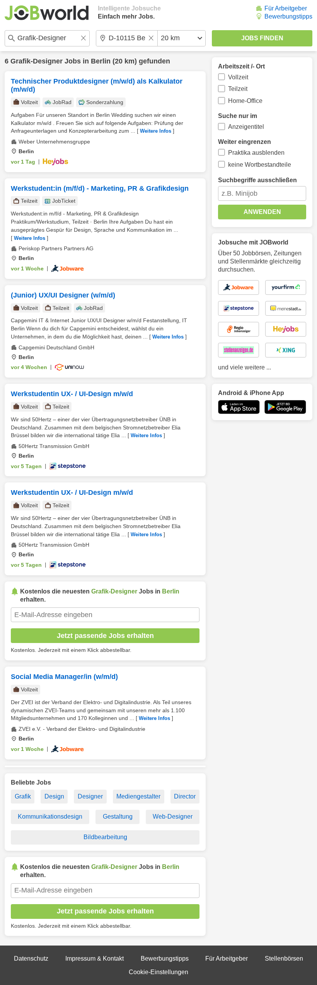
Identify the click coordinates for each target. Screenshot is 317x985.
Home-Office (245, 100)
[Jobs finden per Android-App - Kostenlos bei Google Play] (285, 407)
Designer (90, 796)
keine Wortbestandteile (259, 164)
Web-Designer (173, 816)
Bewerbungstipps (288, 16)
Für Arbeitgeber (285, 8)
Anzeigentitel (246, 126)
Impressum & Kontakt (94, 958)
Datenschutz (31, 958)
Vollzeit (238, 77)
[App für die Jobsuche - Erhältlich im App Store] (239, 407)
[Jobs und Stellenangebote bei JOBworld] (47, 12)
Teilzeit (237, 89)
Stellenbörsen (284, 958)
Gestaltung (118, 816)
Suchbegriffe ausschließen (257, 180)
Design (54, 796)
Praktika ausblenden (256, 152)
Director (185, 796)
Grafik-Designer (36, 61)
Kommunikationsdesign (50, 816)
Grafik (23, 796)
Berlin (101, 61)
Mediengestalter (138, 796)
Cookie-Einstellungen (158, 972)
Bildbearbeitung (105, 837)
